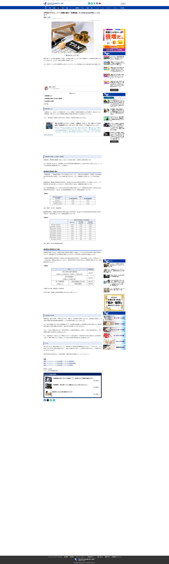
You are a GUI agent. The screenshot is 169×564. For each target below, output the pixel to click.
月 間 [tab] (119, 97)
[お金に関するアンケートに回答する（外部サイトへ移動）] (114, 302)
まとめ (46, 103)
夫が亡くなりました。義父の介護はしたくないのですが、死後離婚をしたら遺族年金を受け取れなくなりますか (117, 119)
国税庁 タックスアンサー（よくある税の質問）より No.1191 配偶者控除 (59, 361)
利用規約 (72, 556)
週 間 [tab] (108, 97)
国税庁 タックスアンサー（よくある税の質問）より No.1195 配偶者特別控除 (60, 363)
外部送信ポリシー (91, 556)
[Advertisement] (73, 75)
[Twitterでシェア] (48, 400)
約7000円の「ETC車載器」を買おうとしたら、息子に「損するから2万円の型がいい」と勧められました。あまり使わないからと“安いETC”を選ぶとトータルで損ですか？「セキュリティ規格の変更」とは (117, 135)
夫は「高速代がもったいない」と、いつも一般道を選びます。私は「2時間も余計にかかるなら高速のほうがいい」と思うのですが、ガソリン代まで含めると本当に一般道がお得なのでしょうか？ (117, 103)
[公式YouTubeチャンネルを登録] (99, 3)
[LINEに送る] (51, 400)
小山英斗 (49, 17)
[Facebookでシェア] (45, 400)
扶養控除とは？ (48, 95)
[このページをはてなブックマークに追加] (89, 3)
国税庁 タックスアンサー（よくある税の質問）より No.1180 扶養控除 (58, 365)
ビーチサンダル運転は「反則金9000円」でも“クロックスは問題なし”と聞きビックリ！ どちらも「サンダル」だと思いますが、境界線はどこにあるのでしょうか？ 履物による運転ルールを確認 (117, 126)
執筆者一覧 (107, 556)
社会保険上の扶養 (49, 101)
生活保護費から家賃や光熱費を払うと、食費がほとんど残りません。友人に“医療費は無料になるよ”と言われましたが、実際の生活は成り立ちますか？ (117, 112)
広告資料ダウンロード (116, 556)
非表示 (73, 93)
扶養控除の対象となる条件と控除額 (53, 98)
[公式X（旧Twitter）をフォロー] (94, 3)
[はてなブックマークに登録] (54, 400)
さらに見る (114, 141)
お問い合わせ (100, 556)
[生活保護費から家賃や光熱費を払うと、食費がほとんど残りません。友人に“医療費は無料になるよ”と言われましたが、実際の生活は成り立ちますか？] (107, 111)
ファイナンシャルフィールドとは (55, 556)
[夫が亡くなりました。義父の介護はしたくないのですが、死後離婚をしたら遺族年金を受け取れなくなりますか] (107, 118)
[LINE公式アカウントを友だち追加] (92, 3)
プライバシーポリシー (80, 556)
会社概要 (66, 556)
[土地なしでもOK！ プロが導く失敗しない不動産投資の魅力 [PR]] (114, 277)
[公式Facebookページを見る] (97, 3)
